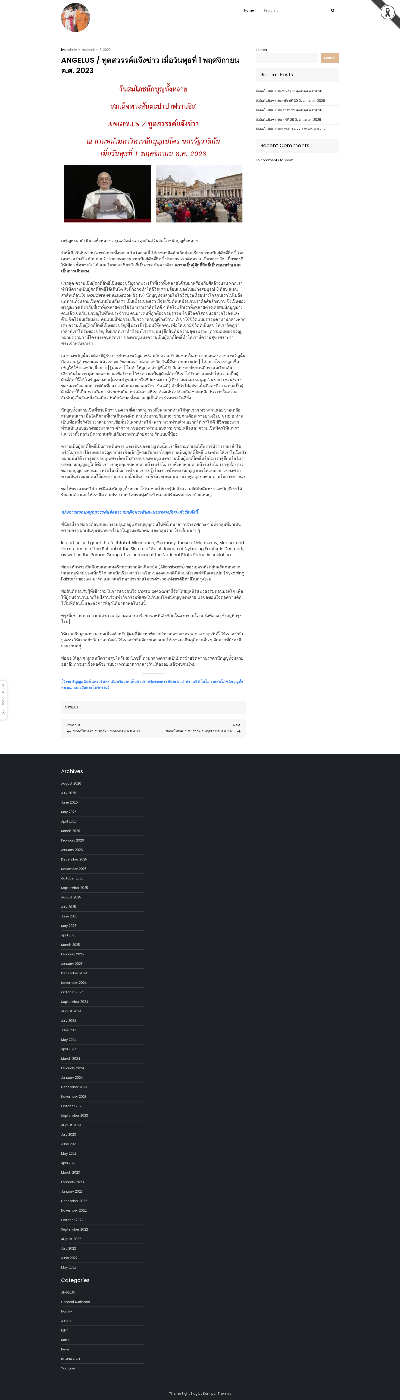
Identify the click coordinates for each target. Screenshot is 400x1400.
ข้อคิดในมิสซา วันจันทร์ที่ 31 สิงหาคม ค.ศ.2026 (289, 91)
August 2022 (71, 1239)
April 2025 (68, 935)
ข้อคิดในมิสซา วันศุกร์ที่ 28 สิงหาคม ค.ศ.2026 (288, 119)
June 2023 (69, 1144)
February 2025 (72, 954)
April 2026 (69, 821)
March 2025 (70, 944)
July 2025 (68, 906)
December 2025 (74, 859)
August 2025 (71, 897)
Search (261, 49)
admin (72, 49)
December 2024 (74, 973)
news (65, 1349)
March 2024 (70, 1058)
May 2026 (69, 812)
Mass (65, 1340)
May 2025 (68, 925)
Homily (66, 1311)
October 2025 (72, 878)
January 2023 (72, 1191)
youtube (68, 1368)
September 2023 (74, 1115)
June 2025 (69, 916)
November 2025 (74, 869)
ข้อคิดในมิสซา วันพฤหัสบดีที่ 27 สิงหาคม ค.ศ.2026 (292, 129)
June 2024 (69, 1030)
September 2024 (74, 1001)
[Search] (333, 10)
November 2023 (74, 1096)
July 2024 (68, 1020)
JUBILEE (66, 1321)
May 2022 (68, 1267)
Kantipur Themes (217, 1393)
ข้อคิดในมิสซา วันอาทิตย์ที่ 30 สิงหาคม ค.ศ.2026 (290, 100)
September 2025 (74, 888)
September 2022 (74, 1229)
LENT (64, 1330)
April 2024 (69, 1049)
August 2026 (71, 783)
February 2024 (72, 1068)
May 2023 (68, 1153)
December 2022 (74, 1201)
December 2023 (74, 1087)
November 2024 (74, 982)
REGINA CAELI (71, 1358)
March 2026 (70, 831)
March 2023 (70, 1172)
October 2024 (72, 992)
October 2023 (72, 1106)
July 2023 (68, 1134)
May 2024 (69, 1039)
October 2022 (72, 1220)
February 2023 (72, 1182)
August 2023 (71, 1125)
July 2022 (68, 1248)
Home (249, 10)
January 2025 (72, 963)
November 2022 (74, 1210)
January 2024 (72, 1077)
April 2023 (68, 1163)
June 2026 (69, 802)
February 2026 (72, 840)
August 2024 (71, 1011)
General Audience (75, 1302)
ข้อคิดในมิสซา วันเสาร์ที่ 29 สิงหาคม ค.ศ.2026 (289, 110)
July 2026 (68, 793)
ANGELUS (71, 707)
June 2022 (69, 1258)
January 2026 (72, 850)
